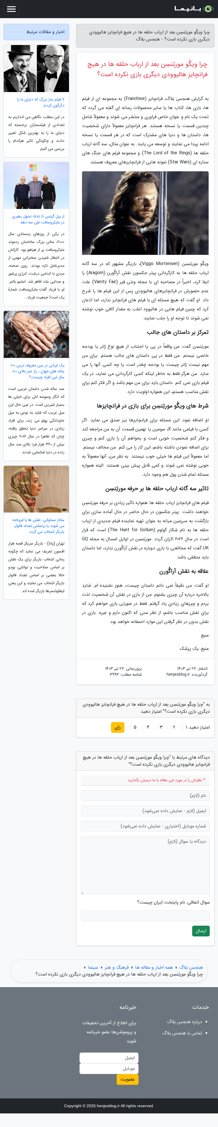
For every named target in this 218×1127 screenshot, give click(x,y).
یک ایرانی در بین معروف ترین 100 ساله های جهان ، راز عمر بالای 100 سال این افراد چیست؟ (37, 371)
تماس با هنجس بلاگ (182, 1033)
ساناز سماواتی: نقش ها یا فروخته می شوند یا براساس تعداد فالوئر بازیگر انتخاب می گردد (38, 526)
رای (118, 727)
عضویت (127, 1079)
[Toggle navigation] (11, 9)
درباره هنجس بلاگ (184, 1021)
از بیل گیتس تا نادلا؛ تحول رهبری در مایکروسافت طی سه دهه (38, 219)
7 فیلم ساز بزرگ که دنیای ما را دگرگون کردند (40, 102)
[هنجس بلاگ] (194, 9)
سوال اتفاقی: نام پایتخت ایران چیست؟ (173, 902)
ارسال (201, 930)
